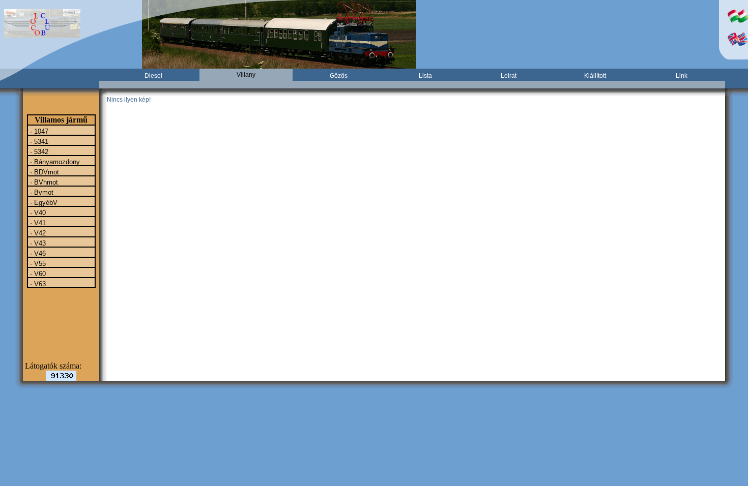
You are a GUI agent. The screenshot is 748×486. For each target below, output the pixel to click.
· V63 (37, 283)
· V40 (37, 212)
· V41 (37, 222)
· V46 (37, 253)
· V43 (37, 243)
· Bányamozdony (54, 161)
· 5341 (38, 141)
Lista (425, 75)
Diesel (153, 75)
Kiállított (595, 75)
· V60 (37, 273)
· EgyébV (42, 202)
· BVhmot (43, 182)
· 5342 (38, 151)
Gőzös (339, 75)
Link (681, 75)
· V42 (37, 232)
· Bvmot (40, 192)
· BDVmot (43, 171)
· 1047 (38, 131)
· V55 (37, 263)
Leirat (508, 75)
